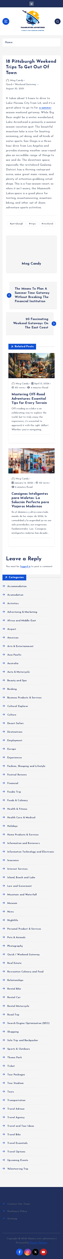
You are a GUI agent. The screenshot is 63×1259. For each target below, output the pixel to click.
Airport (11, 629)
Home (8, 42)
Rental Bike (14, 989)
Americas (12, 637)
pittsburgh (17, 223)
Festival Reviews (17, 775)
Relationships (15, 980)
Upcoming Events (17, 1160)
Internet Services (17, 869)
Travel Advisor (16, 1109)
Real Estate (14, 963)
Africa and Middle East (21, 620)
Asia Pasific (14, 655)
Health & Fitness (17, 809)
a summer (45, 107)
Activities (12, 603)
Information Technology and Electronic (30, 852)
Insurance (13, 860)
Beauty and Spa (17, 680)
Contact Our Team (18, 1204)
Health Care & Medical (21, 817)
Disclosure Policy (17, 1211)
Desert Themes (38, 1243)
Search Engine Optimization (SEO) (28, 1023)
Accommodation (17, 586)
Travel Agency (15, 1117)
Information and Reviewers (23, 843)
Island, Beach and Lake (21, 877)
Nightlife (12, 920)
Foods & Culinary (17, 800)
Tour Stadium (15, 1083)
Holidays (12, 826)
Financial (12, 783)
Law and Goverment (19, 886)
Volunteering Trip (17, 1169)
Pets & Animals (16, 937)
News (10, 912)
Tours (10, 1092)
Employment (14, 740)
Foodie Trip (14, 792)
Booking (12, 689)
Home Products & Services (22, 834)
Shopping (13, 1032)
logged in (25, 566)
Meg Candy (16, 80)
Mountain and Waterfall (22, 894)
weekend (48, 223)
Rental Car (13, 997)
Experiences (14, 757)
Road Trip (13, 1014)
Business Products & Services (24, 697)
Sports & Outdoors (18, 1049)
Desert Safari (15, 723)
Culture (11, 715)
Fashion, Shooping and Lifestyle (26, 766)
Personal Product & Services (24, 929)
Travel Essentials (17, 1143)
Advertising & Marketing (22, 612)
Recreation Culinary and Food (25, 971)
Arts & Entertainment (20, 646)
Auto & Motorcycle (18, 672)
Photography (15, 946)
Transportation (16, 1100)
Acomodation (15, 595)
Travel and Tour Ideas (20, 1126)
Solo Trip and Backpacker (22, 1040)
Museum (12, 903)
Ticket (11, 1066)
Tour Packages (16, 1074)
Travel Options (16, 1151)
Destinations (14, 732)
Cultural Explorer (17, 706)
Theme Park (14, 1057)
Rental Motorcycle (18, 1006)
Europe (11, 749)
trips (33, 223)
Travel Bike (14, 1134)
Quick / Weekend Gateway (21, 84)
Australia (12, 663)
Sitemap (12, 1218)
